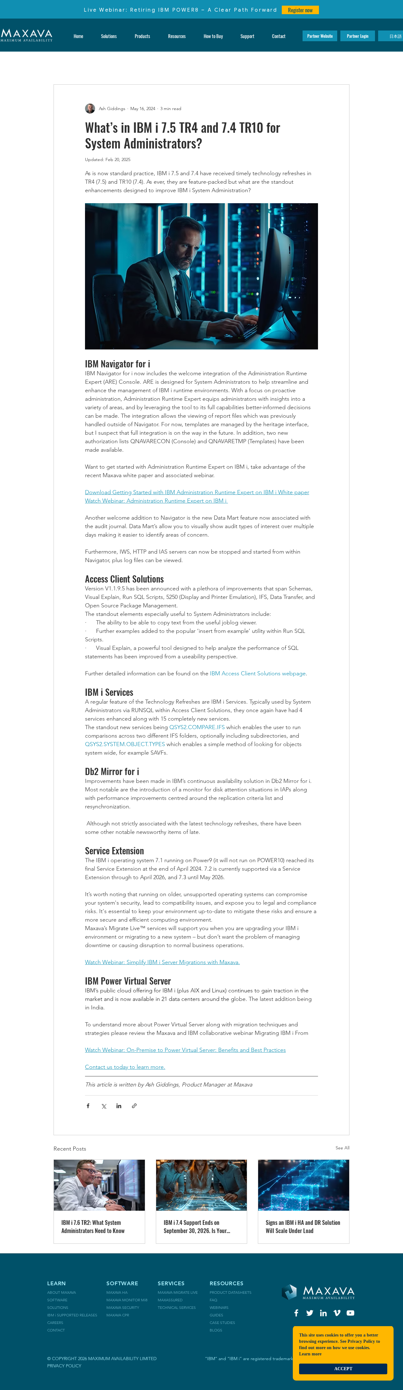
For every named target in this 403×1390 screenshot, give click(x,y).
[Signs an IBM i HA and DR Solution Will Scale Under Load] (303, 1185)
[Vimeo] (337, 1313)
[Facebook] (296, 1313)
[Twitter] (310, 1313)
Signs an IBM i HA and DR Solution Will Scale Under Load (303, 1226)
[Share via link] (134, 1106)
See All (342, 1148)
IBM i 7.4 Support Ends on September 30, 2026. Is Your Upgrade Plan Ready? (195, 1226)
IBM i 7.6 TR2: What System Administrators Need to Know (93, 1226)
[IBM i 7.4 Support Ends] (201, 1185)
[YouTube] (350, 1313)
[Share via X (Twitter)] (103, 1106)
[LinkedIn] (323, 1313)
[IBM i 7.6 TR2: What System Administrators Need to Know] (99, 1185)
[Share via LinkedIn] (119, 1106)
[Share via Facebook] (88, 1106)
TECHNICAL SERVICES (177, 1307)
